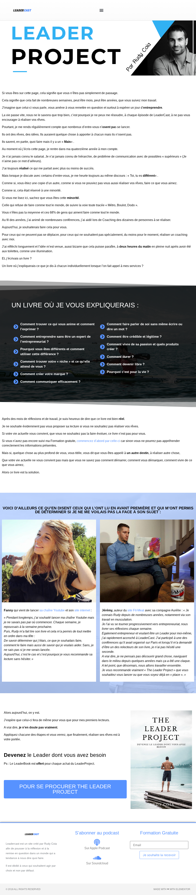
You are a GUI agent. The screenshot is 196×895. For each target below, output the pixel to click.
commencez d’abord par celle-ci (98, 441)
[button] (101, 10)
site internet (82, 610)
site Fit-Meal (135, 610)
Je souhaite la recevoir (159, 855)
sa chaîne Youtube (52, 610)
